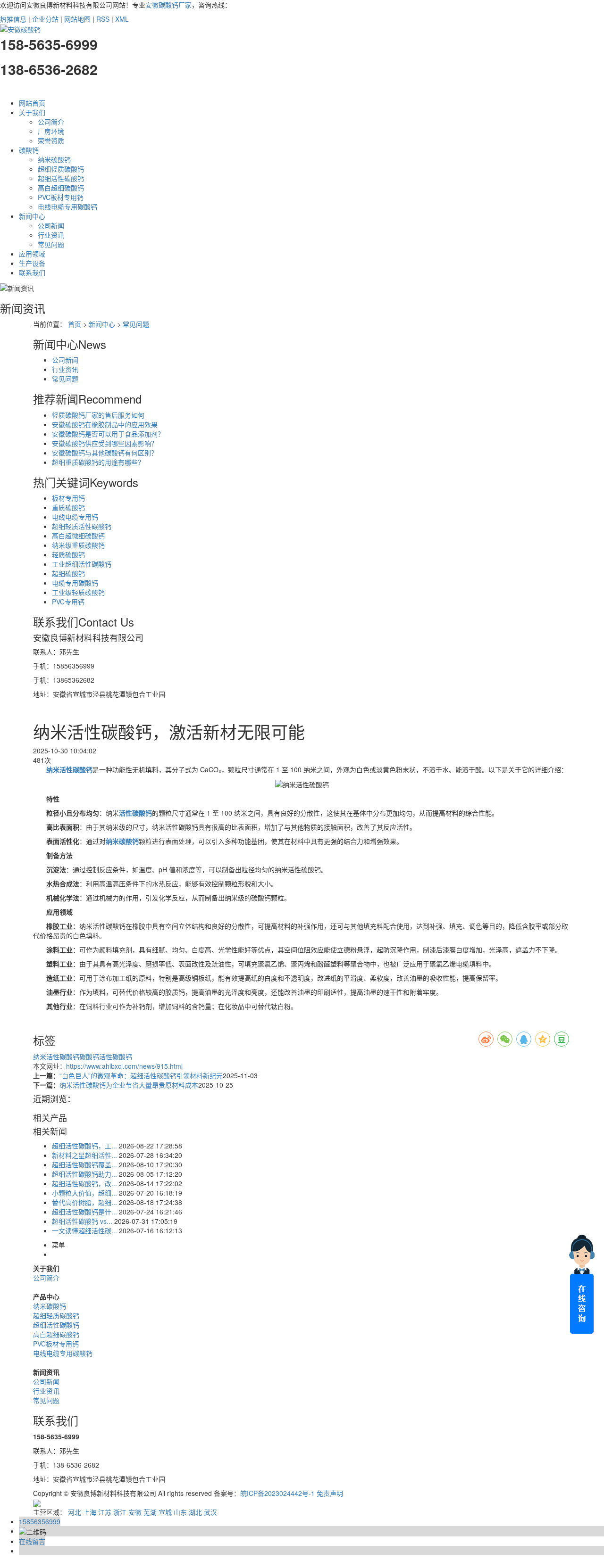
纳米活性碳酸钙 (56, 1056)
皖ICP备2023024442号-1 (277, 1493)
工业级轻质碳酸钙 (78, 592)
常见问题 (51, 244)
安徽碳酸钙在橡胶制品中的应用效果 (105, 424)
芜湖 (150, 1512)
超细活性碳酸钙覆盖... (84, 1164)
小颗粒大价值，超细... (84, 1192)
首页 (74, 324)
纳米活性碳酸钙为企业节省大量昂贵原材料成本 (128, 1085)
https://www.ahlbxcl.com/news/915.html (124, 1066)
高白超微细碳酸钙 (78, 535)
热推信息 (13, 19)
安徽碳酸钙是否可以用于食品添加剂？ (108, 433)
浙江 (119, 1512)
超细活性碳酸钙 (61, 178)
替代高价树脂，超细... (84, 1202)
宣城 (165, 1512)
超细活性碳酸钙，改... (84, 1183)
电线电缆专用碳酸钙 (67, 206)
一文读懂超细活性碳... (84, 1230)
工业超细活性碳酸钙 (81, 564)
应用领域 (32, 253)
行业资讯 (51, 234)
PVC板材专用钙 (61, 197)
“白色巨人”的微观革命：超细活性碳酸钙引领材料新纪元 (141, 1075)
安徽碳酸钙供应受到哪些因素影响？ (105, 443)
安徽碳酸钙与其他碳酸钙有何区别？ (105, 452)
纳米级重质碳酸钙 (78, 545)
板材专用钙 (68, 498)
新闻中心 (32, 216)
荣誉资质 (51, 140)
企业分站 (45, 19)
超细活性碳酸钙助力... (84, 1174)
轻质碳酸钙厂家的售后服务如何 (98, 415)
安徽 (135, 1512)
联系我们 (32, 272)
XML (122, 19)
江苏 (104, 1512)
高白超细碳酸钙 (61, 187)
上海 (89, 1512)
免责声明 (330, 1493)
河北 (74, 1512)
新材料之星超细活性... (84, 1155)
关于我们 (32, 112)
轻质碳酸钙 (68, 554)
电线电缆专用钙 (75, 516)
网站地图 (77, 19)
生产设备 (32, 263)
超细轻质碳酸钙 (61, 168)
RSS (102, 19)
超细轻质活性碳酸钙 (81, 526)
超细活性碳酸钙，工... (84, 1145)
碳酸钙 (29, 150)
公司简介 (51, 121)
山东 (180, 1512)
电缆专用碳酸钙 (75, 582)
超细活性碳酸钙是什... (84, 1211)
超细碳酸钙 (68, 573)
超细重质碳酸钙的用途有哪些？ (98, 462)
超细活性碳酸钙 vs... (82, 1221)
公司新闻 (51, 225)
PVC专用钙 (68, 601)
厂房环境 (51, 131)
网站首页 (32, 102)
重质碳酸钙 (68, 507)
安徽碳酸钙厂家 (168, 4)
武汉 (210, 1512)
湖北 (195, 1512)
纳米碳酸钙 (54, 159)
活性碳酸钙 (115, 1056)
